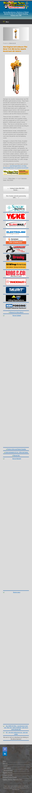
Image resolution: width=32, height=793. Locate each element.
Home (4, 761)
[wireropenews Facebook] (5, 749)
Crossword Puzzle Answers (10, 777)
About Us (5, 763)
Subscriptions (7, 768)
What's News (11, 178)
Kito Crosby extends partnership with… (16, 196)
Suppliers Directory (7, 772)
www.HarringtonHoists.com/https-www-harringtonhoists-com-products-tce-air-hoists (15, 167)
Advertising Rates (8, 770)
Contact (6, 766)
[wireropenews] (16, 5)
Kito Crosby (10, 180)
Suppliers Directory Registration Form (12, 779)
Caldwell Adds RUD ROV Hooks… (16, 189)
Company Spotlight (7, 775)
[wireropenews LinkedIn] (5, 754)
